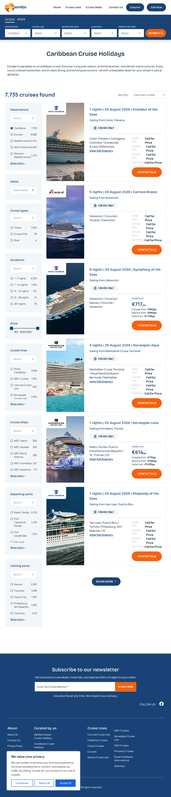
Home (57, 7)
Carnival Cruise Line (99, 734)
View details (146, 172)
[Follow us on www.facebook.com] (161, 704)
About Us (12, 734)
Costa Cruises (96, 746)
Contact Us (116, 7)
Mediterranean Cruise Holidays (43, 736)
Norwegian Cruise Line (124, 738)
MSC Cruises (121, 730)
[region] (43, 770)
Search (154, 33)
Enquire (135, 7)
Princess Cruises (124, 751)
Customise (22, 783)
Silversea (119, 766)
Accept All (65, 783)
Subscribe (125, 686)
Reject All (44, 783)
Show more (104, 581)
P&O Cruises (121, 745)
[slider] (11, 328)
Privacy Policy (15, 746)
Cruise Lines (73, 7)
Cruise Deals (94, 7)
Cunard (92, 751)
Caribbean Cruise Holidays (44, 745)
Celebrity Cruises (98, 740)
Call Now (156, 7)
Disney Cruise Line (98, 757)
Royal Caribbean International (123, 758)
